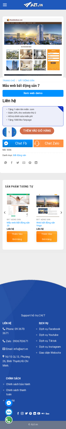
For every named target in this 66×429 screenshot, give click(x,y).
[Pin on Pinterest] (30, 163)
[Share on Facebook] (12, 163)
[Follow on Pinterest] (30, 413)
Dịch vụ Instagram (50, 346)
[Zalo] (9, 412)
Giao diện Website (50, 352)
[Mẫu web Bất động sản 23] (18, 205)
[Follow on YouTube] (38, 413)
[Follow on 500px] (47, 413)
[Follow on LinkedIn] (34, 413)
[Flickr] (43, 413)
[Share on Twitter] (18, 163)
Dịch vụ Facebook (49, 329)
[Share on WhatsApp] (5, 163)
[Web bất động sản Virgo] (47, 205)
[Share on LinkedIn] (36, 163)
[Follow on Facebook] (18, 413)
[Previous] (5, 219)
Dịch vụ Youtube (48, 335)
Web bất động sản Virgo (45, 224)
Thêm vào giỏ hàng (37, 130)
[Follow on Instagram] (22, 413)
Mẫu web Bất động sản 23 (18, 224)
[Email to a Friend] (24, 163)
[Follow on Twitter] (26, 413)
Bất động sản (26, 80)
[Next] (61, 219)
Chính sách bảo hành (18, 384)
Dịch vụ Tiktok (48, 340)
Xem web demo (33, 93)
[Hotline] (9, 420)
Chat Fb (21, 143)
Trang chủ (9, 80)
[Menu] (5, 4)
